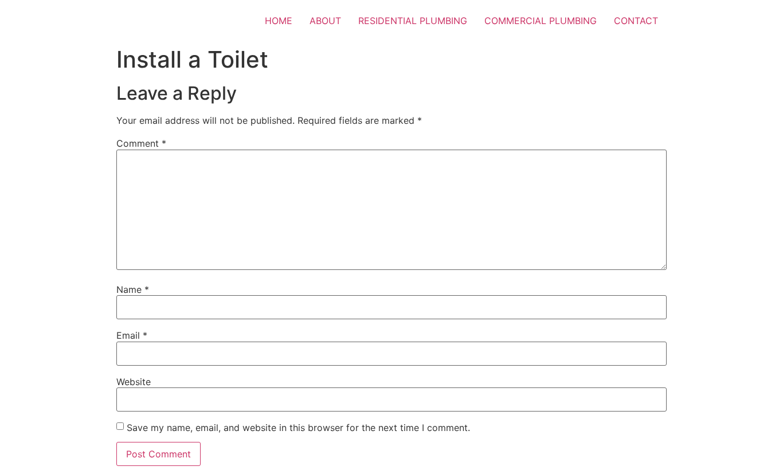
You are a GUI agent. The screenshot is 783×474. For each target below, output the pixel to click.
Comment (141, 143)
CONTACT (636, 20)
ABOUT (325, 20)
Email (131, 335)
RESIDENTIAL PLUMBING (412, 20)
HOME (278, 20)
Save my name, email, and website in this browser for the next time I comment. (298, 427)
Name (132, 289)
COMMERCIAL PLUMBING (540, 20)
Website (133, 381)
